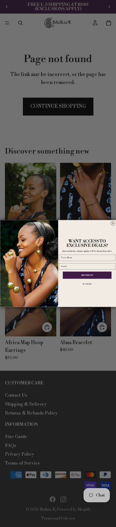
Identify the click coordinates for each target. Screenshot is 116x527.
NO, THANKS (87, 284)
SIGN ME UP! (87, 275)
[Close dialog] (113, 223)
